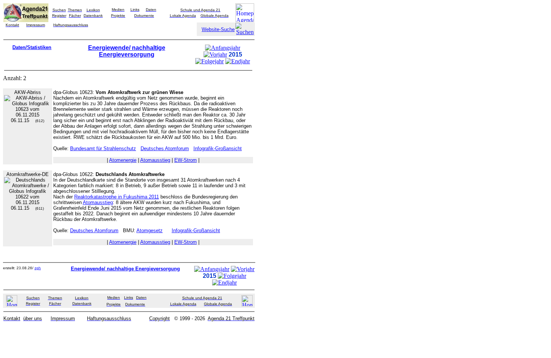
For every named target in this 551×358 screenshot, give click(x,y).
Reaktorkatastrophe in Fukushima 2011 (116, 197)
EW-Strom (185, 160)
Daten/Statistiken (31, 47)
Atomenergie (122, 160)
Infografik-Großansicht (217, 148)
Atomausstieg (155, 160)
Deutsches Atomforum (165, 148)
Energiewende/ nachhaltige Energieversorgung (126, 51)
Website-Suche (218, 29)
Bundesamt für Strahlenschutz (103, 148)
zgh (37, 268)
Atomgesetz (149, 230)
